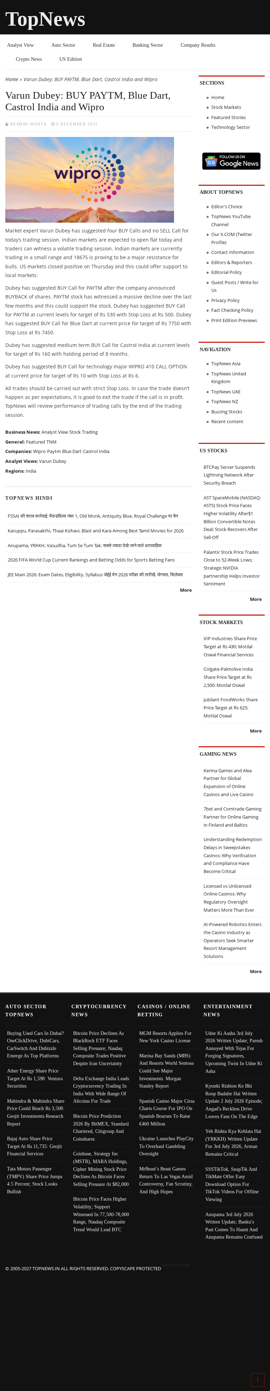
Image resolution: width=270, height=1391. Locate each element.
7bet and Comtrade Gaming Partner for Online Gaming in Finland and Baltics (233, 817)
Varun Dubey (52, 461)
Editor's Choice (226, 206)
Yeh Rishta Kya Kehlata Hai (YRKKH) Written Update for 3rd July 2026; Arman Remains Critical (233, 1142)
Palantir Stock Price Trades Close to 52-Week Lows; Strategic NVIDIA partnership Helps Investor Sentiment (232, 568)
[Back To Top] (258, 1379)
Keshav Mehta (28, 124)
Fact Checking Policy (232, 310)
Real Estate (104, 45)
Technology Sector (230, 127)
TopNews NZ (224, 401)
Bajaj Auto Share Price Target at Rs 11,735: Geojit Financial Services (34, 1146)
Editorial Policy (226, 272)
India (31, 471)
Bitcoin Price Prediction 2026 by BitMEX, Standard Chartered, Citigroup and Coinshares (101, 1127)
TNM (51, 442)
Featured (35, 442)
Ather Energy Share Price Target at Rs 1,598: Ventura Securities (35, 1078)
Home (11, 79)
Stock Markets (226, 107)
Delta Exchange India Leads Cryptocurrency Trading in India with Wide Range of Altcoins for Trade (101, 1090)
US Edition (70, 59)
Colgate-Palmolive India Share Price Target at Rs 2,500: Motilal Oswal (228, 677)
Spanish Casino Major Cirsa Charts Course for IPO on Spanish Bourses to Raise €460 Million (166, 1112)
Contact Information (232, 252)
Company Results (198, 45)
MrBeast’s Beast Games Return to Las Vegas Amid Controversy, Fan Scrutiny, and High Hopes (166, 1180)
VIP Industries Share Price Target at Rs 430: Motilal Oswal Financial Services (230, 646)
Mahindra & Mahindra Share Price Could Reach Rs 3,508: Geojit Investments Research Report (35, 1112)
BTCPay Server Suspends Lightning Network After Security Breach (229, 475)
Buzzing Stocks (226, 411)
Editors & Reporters (231, 262)
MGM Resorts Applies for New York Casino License (165, 1037)
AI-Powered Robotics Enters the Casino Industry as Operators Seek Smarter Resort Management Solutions (233, 940)
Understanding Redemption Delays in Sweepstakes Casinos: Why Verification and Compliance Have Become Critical (233, 855)
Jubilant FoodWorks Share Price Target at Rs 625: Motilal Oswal (231, 707)
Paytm (54, 451)
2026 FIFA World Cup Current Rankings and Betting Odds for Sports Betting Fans (91, 560)
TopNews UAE (225, 391)
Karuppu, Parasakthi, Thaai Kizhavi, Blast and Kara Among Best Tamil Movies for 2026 (96, 530)
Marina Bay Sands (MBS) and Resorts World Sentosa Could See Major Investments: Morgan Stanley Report (166, 1071)
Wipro (39, 451)
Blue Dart (72, 451)
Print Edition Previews (234, 320)
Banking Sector (148, 45)
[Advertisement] (135, 1322)
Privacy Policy (225, 300)
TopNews (45, 19)
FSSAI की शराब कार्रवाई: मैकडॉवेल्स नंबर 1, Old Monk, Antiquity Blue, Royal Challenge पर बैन (93, 516)
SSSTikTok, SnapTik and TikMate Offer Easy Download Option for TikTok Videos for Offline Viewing (232, 1184)
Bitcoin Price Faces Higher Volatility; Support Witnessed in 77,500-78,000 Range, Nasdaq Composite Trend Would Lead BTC (101, 1214)
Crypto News (29, 59)
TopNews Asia (225, 363)
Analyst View (20, 45)
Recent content (227, 421)
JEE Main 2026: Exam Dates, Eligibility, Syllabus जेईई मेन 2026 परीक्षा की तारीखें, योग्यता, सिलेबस (95, 574)
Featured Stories (228, 117)
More (186, 590)
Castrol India (96, 451)
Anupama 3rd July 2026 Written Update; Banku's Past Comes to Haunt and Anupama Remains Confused (234, 1226)
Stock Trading (83, 432)
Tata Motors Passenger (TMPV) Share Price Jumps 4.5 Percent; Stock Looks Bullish (34, 1180)
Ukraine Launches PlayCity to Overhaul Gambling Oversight (166, 1146)
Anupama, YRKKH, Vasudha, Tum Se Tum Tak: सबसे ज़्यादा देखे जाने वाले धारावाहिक (85, 545)
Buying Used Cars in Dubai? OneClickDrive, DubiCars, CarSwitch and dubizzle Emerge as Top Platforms (35, 1044)
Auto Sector (63, 45)
